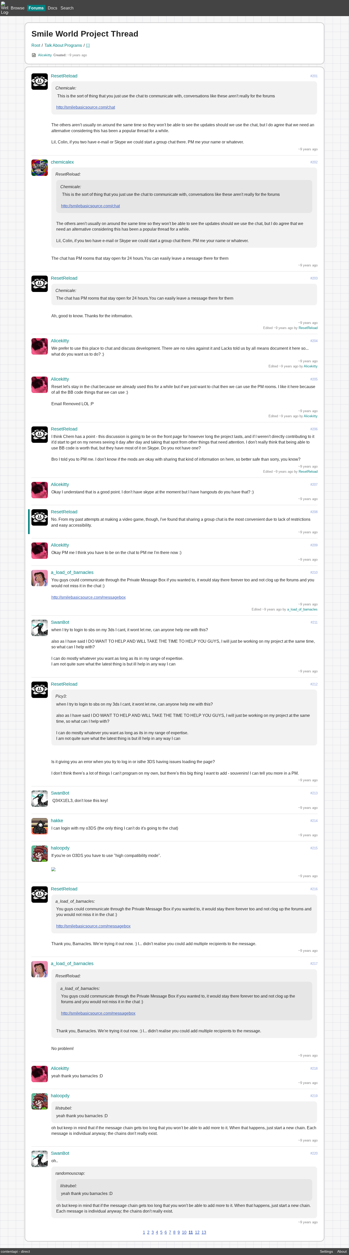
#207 (314, 485)
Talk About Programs (63, 45)
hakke (57, 820)
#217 (314, 964)
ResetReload (64, 75)
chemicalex (62, 162)
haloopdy (60, 848)
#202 (314, 162)
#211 (314, 622)
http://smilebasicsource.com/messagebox (88, 597)
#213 (314, 793)
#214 (314, 821)
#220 (314, 1153)
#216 (314, 889)
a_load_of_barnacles (72, 572)
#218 (314, 1068)
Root (35, 45)
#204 (314, 341)
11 (191, 1232)
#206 (314, 429)
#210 (314, 572)
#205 (314, 379)
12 (197, 1232)
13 (204, 1232)
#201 (314, 76)
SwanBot (60, 622)
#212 (314, 684)
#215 (314, 848)
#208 (314, 512)
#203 (314, 278)
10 (184, 1232)
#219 (314, 1096)
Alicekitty (45, 55)
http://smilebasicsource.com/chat (85, 107)
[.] (87, 45)
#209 (314, 545)
